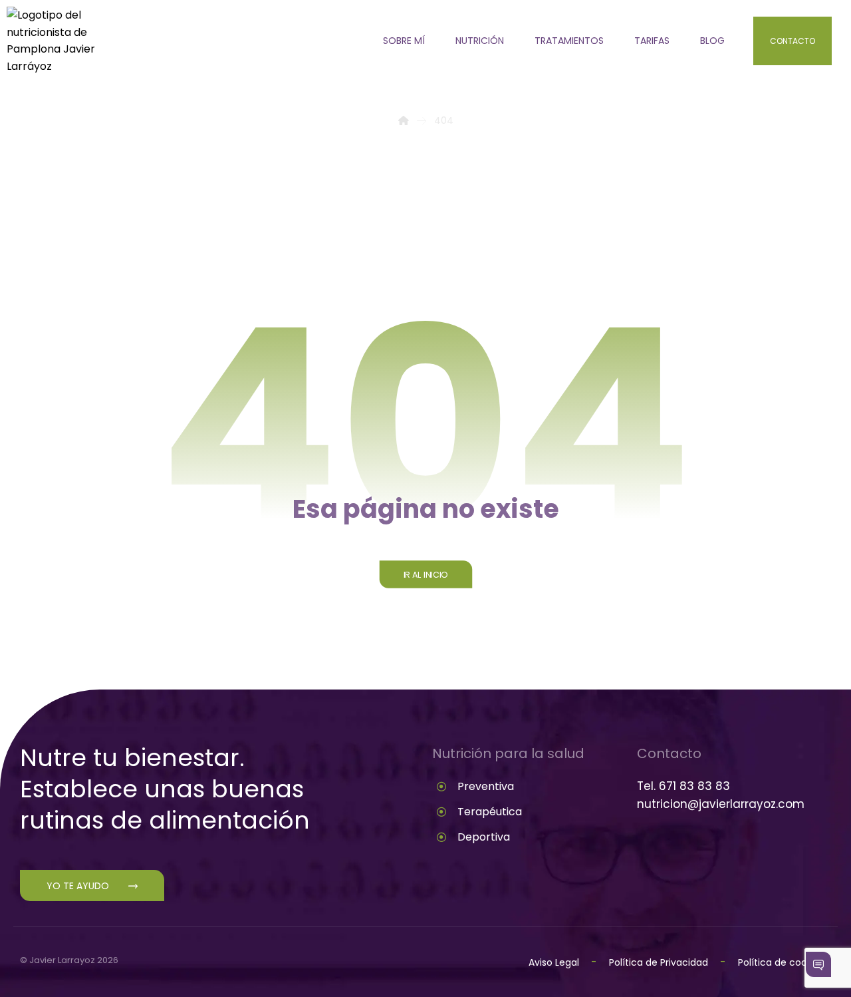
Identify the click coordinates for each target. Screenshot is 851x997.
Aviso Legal (554, 962)
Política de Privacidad (660, 962)
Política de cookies (781, 962)
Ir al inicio (425, 574)
